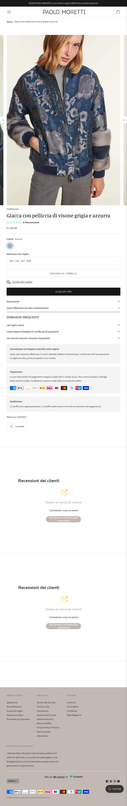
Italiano (12, 780)
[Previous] (3, 120)
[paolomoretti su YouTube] (118, 781)
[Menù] (9, 12)
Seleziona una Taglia (18, 254)
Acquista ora (63, 291)
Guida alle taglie (22, 282)
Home (10, 21)
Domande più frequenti (18, 719)
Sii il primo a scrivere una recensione (63, 519)
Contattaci (72, 710)
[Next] (123, 120)
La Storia (71, 702)
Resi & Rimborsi (14, 706)
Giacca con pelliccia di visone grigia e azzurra (36, 21)
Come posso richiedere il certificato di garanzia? (33, 331)
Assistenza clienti (15, 715)
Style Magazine (74, 715)
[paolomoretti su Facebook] (107, 781)
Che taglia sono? (15, 325)
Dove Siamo (72, 706)
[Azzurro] (10, 245)
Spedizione (12, 702)
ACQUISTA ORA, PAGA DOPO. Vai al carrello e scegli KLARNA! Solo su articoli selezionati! (63, 3)
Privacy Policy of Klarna (48, 727)
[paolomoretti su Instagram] (114, 781)
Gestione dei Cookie (46, 715)
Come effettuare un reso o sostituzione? (28, 307)
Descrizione (13, 301)
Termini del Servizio (46, 702)
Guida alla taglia (14, 710)
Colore (10, 238)
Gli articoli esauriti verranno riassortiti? (28, 338)
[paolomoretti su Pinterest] (111, 781)
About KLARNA (44, 723)
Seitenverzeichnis (45, 719)
